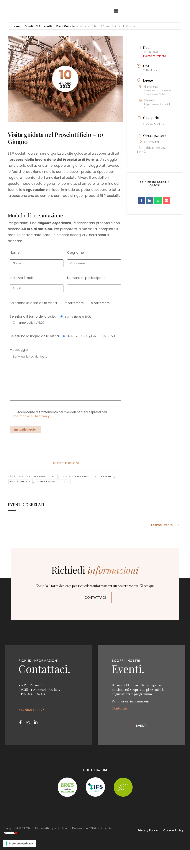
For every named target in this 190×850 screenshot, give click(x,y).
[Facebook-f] (20, 722)
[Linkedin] (149, 200)
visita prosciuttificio (53, 481)
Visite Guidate (65, 26)
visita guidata (20, 481)
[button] (116, 11)
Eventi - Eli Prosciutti (38, 26)
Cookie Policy (173, 830)
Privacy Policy (147, 830)
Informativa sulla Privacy (31, 416)
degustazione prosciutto (37, 476)
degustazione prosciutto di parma (87, 476)
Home (16, 26)
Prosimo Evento (161, 525)
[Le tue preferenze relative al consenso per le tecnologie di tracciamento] (19, 843)
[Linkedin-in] (36, 722)
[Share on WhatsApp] (158, 200)
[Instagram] (28, 722)
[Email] (166, 200)
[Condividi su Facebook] (141, 200)
